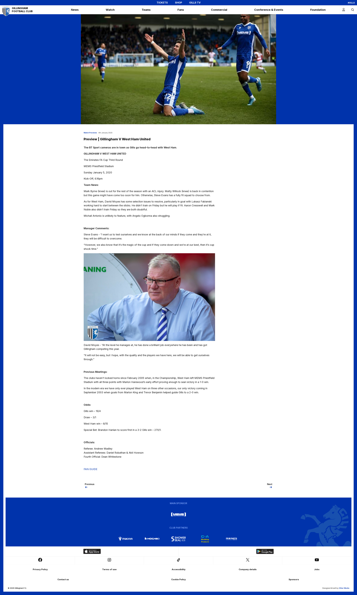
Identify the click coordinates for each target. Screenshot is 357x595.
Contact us (63, 579)
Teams (146, 9)
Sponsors (294, 579)
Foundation (318, 9)
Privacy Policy (40, 569)
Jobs (316, 569)
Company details (248, 569)
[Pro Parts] (231, 539)
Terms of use (109, 569)
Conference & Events (268, 9)
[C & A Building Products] (205, 539)
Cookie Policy (178, 579)
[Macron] (125, 539)
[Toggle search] (352, 9)
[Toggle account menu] (343, 9)
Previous (89, 484)
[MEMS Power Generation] (178, 514)
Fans (181, 9)
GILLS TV (195, 2)
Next (269, 484)
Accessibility (178, 569)
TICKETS (162, 2)
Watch (110, 9)
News (75, 9)
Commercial (219, 9)
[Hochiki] (152, 539)
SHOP (178, 2)
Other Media (344, 588)
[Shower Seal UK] (178, 539)
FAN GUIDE (90, 469)
